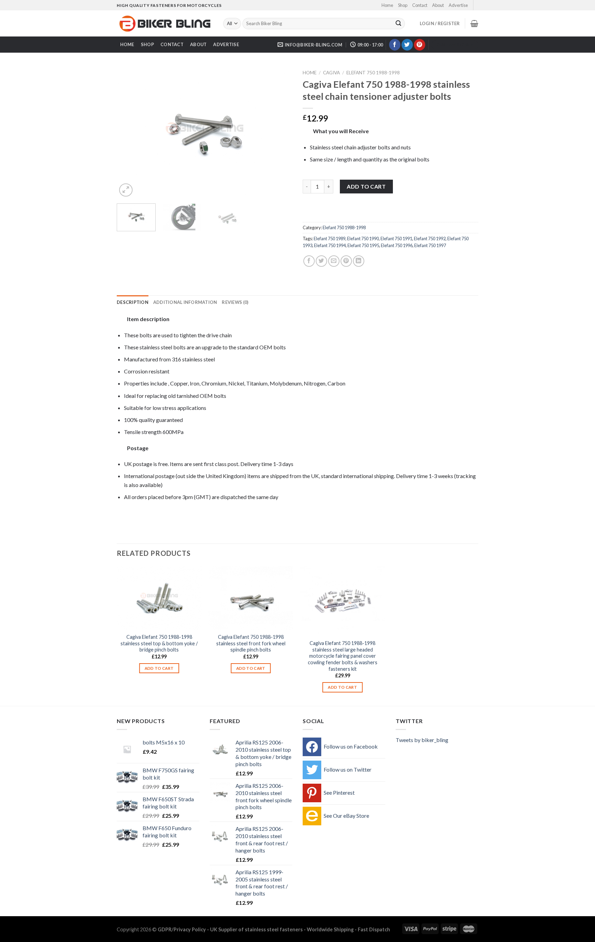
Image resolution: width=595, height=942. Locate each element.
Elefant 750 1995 (363, 245)
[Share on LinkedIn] (358, 261)
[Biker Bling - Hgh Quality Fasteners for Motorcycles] (165, 24)
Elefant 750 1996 (397, 245)
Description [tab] (132, 302)
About (438, 5)
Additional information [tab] (185, 302)
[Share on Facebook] (309, 261)
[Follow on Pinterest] (419, 45)
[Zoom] (126, 190)
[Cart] (474, 23)
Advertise (458, 5)
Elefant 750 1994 (330, 245)
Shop (402, 5)
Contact (419, 5)
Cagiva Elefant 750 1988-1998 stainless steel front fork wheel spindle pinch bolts (250, 643)
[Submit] (398, 24)
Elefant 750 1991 (396, 238)
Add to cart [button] (159, 668)
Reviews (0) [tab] (235, 302)
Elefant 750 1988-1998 (373, 72)
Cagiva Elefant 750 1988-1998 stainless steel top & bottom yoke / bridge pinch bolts (159, 643)
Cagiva (331, 72)
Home (387, 5)
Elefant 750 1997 (430, 245)
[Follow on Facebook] (394, 45)
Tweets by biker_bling (422, 740)
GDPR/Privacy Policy (182, 929)
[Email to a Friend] (334, 261)
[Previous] (129, 132)
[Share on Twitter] (321, 261)
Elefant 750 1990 (363, 238)
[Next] (280, 132)
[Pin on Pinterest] (346, 261)
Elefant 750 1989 (329, 238)
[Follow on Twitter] (407, 45)
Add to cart (366, 186)
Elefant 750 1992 (430, 238)
